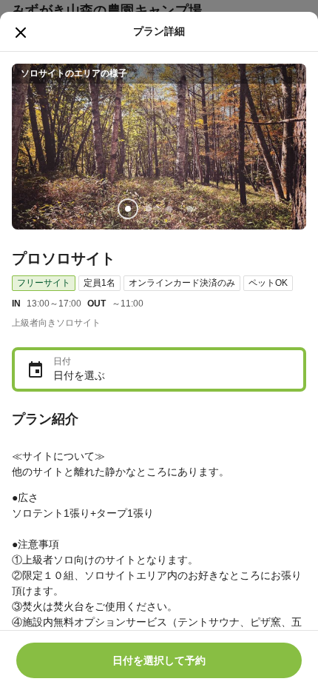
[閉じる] (21, 32)
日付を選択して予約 (159, 660)
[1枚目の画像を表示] (128, 209)
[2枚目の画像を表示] (149, 209)
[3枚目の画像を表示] (169, 209)
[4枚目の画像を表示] (190, 209)
